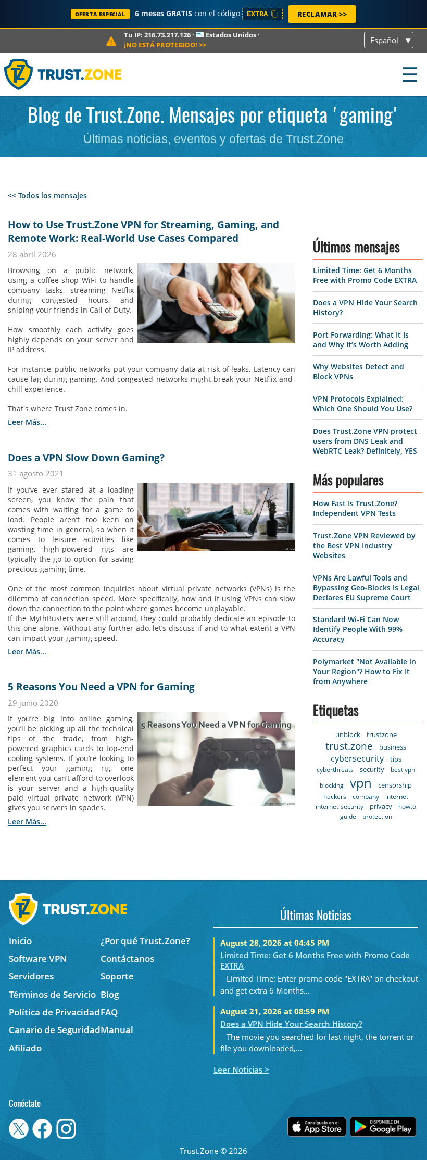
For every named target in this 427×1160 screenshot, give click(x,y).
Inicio (20, 941)
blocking (332, 785)
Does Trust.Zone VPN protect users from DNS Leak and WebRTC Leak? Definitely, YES (365, 441)
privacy (381, 806)
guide (348, 816)
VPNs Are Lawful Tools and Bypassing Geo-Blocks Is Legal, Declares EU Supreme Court (367, 587)
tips (395, 759)
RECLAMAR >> (322, 14)
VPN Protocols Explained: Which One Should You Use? (362, 404)
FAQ (109, 1012)
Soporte (117, 976)
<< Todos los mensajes (47, 195)
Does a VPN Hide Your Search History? (291, 1024)
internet (396, 796)
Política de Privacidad (54, 1012)
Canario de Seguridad (55, 1030)
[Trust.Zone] (63, 74)
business (392, 747)
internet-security (339, 806)
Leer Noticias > (241, 1069)
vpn (361, 782)
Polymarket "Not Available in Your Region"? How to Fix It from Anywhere (364, 671)
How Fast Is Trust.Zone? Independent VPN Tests (355, 508)
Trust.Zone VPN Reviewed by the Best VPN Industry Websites (364, 545)
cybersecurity (357, 758)
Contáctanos (127, 958)
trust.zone (349, 746)
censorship (395, 785)
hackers (334, 796)
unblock (347, 734)
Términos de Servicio (52, 994)
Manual (117, 1030)
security (372, 769)
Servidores (31, 976)
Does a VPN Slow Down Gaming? (86, 458)
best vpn (403, 769)
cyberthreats (335, 769)
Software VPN (38, 958)
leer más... (27, 422)
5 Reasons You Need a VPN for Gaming (101, 686)
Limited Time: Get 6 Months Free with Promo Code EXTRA (365, 275)
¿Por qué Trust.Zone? (145, 941)
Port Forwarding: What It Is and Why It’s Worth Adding (361, 340)
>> (165, 44)
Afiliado (25, 1048)
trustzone (382, 734)
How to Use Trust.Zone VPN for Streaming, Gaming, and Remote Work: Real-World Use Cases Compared (143, 231)
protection (377, 816)
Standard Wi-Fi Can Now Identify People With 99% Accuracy (358, 629)
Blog (110, 994)
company (366, 796)
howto (407, 806)
